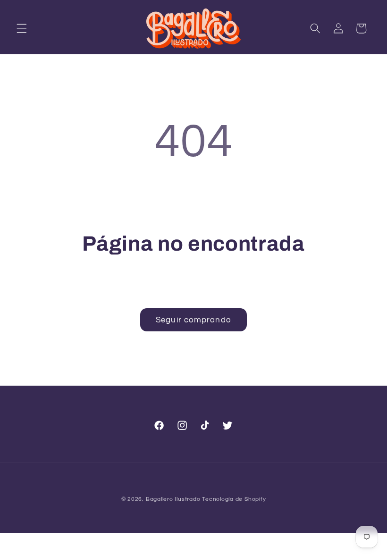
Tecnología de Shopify (234, 499)
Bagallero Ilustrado (173, 499)
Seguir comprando (193, 320)
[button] (21, 28)
